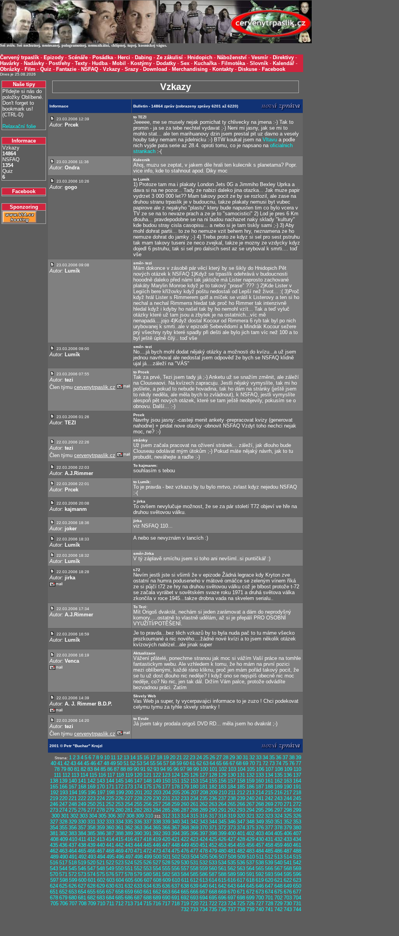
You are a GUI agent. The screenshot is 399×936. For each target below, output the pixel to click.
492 (82, 857)
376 (260, 827)
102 (223, 769)
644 (241, 886)
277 (91, 810)
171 (110, 787)
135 (278, 775)
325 (288, 816)
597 (54, 880)
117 (111, 775)
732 (185, 909)
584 (185, 874)
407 (297, 833)
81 (76, 769)
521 (101, 863)
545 (73, 868)
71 (258, 763)
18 (159, 757)
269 (269, 804)
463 (63, 851)
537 (250, 863)
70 (252, 763)
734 (204, 909)
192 (54, 792)
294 (250, 810)
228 (138, 798)
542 (297, 863)
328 (63, 822)
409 (64, 839)
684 (110, 898)
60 (186, 763)
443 (129, 845)
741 (269, 909)
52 (133, 763)
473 (157, 851)
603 (110, 880)
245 (297, 798)
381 (54, 833)
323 (269, 816)
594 (278, 874)
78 (57, 769)
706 (64, 903)
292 (232, 810)
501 (166, 857)
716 (157, 903)
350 (269, 822)
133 (260, 775)
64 (212, 763)
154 (204, 781)
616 (232, 880)
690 (166, 898)
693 (194, 898)
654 (82, 892)
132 (250, 775)
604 (120, 880)
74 (278, 763)
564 (250, 868)
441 (110, 845)
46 (93, 763)
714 (138, 903)
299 (297, 810)
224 (101, 798)
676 (288, 892)
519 (82, 863)
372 (222, 827)
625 (63, 886)
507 (223, 857)
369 (194, 827)
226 (119, 798)
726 (250, 903)
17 (152, 757)
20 (172, 757)
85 (103, 769)
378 (278, 827)
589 (232, 874)
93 (156, 769)
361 (119, 827)
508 (232, 857)
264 (222, 804)
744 (297, 909)
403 (260, 833)
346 (232, 822)
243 (278, 798)
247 (63, 804)
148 (147, 781)
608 (157, 880)
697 (232, 898)
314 (185, 816)
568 (288, 868)
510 (251, 857)
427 (232, 839)
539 (269, 863)
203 (157, 792)
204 (166, 792)
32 (252, 757)
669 (222, 892)
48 (106, 763)
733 (194, 909)
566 (269, 868)
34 (265, 757)
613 (204, 880)
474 (166, 851)
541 (288, 863)
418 (147, 839)
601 (92, 880)
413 (101, 839)
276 (82, 810)
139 (63, 781)
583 (175, 874)
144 (110, 781)
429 (250, 839)
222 (82, 798)
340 (175, 822)
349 (260, 822)
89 (129, 769)
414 (110, 839)
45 (86, 763)
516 (54, 863)
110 (297, 769)
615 (222, 880)
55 (152, 763)
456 (250, 845)
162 (278, 781)
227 (129, 798)
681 (82, 898)
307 (121, 816)
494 (101, 857)
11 (113, 757)
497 (129, 857)
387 (110, 833)
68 (239, 763)
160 (260, 781)
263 (213, 804)
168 (82, 787)
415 (119, 839)
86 (110, 769)
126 (194, 775)
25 (205, 757)
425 (213, 839)
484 (260, 851)
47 (99, 763)
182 (213, 787)
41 (60, 763)
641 (213, 886)
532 (204, 863)
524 (129, 863)
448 (175, 845)
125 (185, 775)
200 (129, 792)
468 (110, 851)
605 (129, 880)
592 (260, 874)
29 (232, 757)
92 (149, 769)
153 (194, 781)
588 (222, 874)
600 (82, 880)
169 (91, 787)
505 (204, 857)
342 (194, 822)
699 (250, 898)
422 (185, 839)
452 (213, 845)
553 (147, 868)
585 (194, 874)
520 (91, 863)
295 (260, 810)
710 (101, 903)
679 (63, 898)
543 (54, 868)
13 (126, 757)
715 (147, 903)
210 (223, 792)
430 (260, 839)
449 (185, 845)
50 (119, 763)
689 (157, 898)
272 (297, 804)
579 (138, 874)
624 (54, 886)
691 (175, 898)
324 (278, 816)
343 (204, 822)
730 (288, 903)
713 (129, 903)
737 (232, 909)
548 (101, 868)
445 (147, 845)
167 (73, 787)
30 (239, 757)
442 (119, 845)
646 (260, 886)
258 (166, 804)
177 (166, 787)
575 (101, 874)
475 (175, 851)
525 (138, 863)
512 (269, 857)
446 (157, 845)
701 (269, 898)
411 (82, 839)
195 (82, 792)
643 (232, 886)
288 (194, 810)
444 (138, 845)
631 (119, 886)
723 (222, 903)
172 (119, 787)
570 (54, 874)
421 (175, 839)
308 (130, 816)
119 (129, 775)
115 (93, 775)
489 (54, 857)
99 (196, 769)
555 (166, 868)
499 (148, 857)
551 (129, 868)
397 (204, 833)
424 (204, 839)
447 (166, 845)
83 (90, 769)
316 (204, 816)
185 (241, 787)
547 (91, 868)
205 (176, 792)
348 (250, 822)
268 (260, 804)
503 (185, 857)
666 (194, 892)
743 (288, 909)
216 (278, 792)
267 (250, 804)
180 (194, 787)
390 (138, 833)
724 (232, 903)
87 (116, 769)
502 (176, 857)
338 (157, 822)
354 (54, 827)
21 (179, 757)
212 (241, 792)
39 (298, 757)
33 (258, 757)
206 (185, 792)
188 (269, 787)
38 (292, 757)
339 (166, 822)
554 (157, 868)
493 (92, 857)
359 (101, 827)
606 (138, 880)
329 (73, 822)
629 (101, 886)
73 (272, 763)
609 (166, 880)
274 (63, 810)
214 (260, 792)
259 (175, 804)
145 (119, 781)
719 (185, 903)
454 (232, 845)
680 (73, 898)
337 (147, 822)
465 (82, 851)
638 (185, 886)
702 (278, 898)
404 (269, 833)
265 (232, 804)
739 (250, 909)
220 (63, 798)
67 (232, 763)
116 (102, 775)
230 (157, 798)
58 (172, 763)
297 (278, 810)
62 (199, 763)
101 (213, 769)
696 (222, 898)
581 (157, 874)
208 (204, 792)
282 (138, 810)
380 (297, 827)
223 (91, 798)
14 (133, 757)
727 (260, 903)
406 (288, 833)
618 (250, 880)
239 (241, 798)
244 (288, 798)
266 (241, 804)
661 (147, 892)
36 (278, 757)
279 (110, 810)
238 (232, 798)
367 (175, 827)
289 (204, 810)
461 (297, 845)
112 (66, 775)
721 (204, 903)
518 (73, 863)
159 (250, 781)
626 (73, 886)
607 (148, 880)
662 (157, 892)
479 (213, 851)
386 (101, 833)
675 (278, 892)
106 (260, 769)
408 (54, 839)
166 (63, 787)
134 (269, 775)
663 (166, 892)
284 (157, 810)
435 (54, 845)
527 (157, 863)
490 (64, 857)
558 (194, 868)
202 (148, 792)
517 (63, 863)
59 (179, 763)
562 (232, 868)
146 (129, 781)
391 (147, 833)
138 (54, 781)
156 (222, 781)
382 (63, 833)
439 (91, 845)
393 (166, 833)
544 (63, 868)
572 (73, 874)
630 (110, 886)
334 (119, 822)
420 (166, 839)
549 (110, 868)
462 (54, 851)
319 (232, 816)
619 (260, 880)
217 (288, 792)
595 (288, 874)
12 (119, 757)
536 (241, 863)
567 (278, 868)
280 (119, 810)
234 (194, 798)
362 (129, 827)
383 (73, 833)
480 (222, 851)
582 (166, 874)
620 (269, 880)
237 (222, 798)
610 (176, 880)
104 (241, 769)
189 (278, 787)
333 (110, 822)
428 (241, 839)
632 (129, 886)
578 (129, 874)
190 (288, 787)
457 (260, 845)
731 (297, 903)
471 (138, 851)
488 (297, 851)
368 (185, 827)
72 (265, 763)
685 (119, 898)
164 (297, 781)
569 (297, 868)
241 (260, 798)
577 (119, 874)
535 (232, 863)
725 (241, 903)
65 (219, 763)
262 (204, 804)
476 (185, 851)
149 (157, 781)
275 (73, 810)
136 (288, 775)
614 (213, 880)
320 (241, 816)
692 (185, 898)
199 (120, 792)
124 (175, 775)
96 (176, 769)
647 (269, 886)
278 (101, 810)
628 (91, 886)
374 (241, 827)
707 (73, 903)
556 (175, 868)
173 (129, 787)
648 (278, 886)
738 (241, 909)
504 (195, 857)
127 (204, 775)
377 (269, 827)
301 (65, 816)
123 (166, 775)
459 (278, 845)
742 (278, 909)
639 (194, 886)
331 (91, 822)
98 (189, 769)
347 (241, 822)
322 (260, 816)
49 (113, 763)
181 (204, 787)
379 (288, 827)
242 (269, 798)
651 (54, 892)
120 (138, 775)
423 (194, 839)
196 (92, 792)
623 (297, 880)
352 (288, 822)
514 (288, 857)
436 (63, 845)
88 (123, 769)
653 (73, 892)
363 (138, 827)
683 (101, 898)
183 (222, 787)
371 (213, 827)
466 (91, 851)
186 (250, 787)
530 (185, 863)
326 (297, 816)
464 (73, 851)
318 (222, 816)
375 (250, 827)
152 (185, 781)
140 (73, 781)
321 (250, 816)
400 (232, 833)
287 (185, 810)
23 (192, 757)
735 (213, 909)
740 (260, 909)
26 (212, 757)
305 (102, 816)
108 (279, 769)
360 (110, 827)
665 (185, 892)
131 (241, 775)
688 (147, 898)
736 (222, 909)
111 (57, 775)
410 (73, 839)
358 (91, 827)
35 (272, 757)
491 (73, 857)
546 (82, 868)
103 (232, 769)
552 (138, 868)
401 (241, 833)
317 (213, 816)
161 (269, 781)
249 (82, 804)
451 (204, 845)
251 (101, 804)
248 (73, 804)
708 (82, 903)
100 (204, 769)
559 (204, 868)
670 (232, 892)
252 (110, 804)
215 (269, 792)
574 (91, 874)
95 (169, 769)
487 (288, 851)
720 (194, 903)
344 (213, 822)
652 (63, 892)
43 (73, 763)
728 (269, 903)
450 (194, 845)
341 (185, 822)
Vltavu (270, 140)
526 (147, 863)
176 (157, 787)
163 (288, 781)
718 (175, 903)
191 (297, 787)
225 (110, 798)
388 (119, 833)
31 (245, 757)
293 (241, 810)
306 (112, 816)
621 (278, 880)
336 (138, 822)
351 (278, 822)
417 (138, 839)
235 (204, 798)
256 (147, 804)
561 (222, 868)
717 (166, 903)
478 (204, 851)
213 (250, 792)
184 (232, 787)
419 (157, 839)
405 (278, 833)
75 (285, 763)
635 (157, 886)
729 (278, 903)
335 (129, 822)
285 (166, 810)
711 (110, 903)
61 (192, 763)
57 (166, 763)
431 (269, 839)
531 (194, 863)
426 (222, 839)
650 (297, 886)
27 (219, 757)
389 (129, 833)
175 (147, 787)
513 (278, 857)
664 (175, 892)
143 (101, 781)
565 (260, 868)
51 (126, 763)
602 (101, 880)
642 (222, 886)
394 (175, 833)
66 (225, 763)
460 (288, 845)
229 (147, 798)
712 (119, 903)
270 (278, 804)
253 (119, 804)
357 (82, 827)
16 (146, 757)
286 (175, 810)
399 (222, 833)
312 (166, 816)
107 (269, 769)
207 (195, 792)
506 (213, 857)
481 (232, 851)
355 (63, 827)
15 (139, 757)
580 (147, 874)
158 (241, 781)
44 (80, 763)
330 (82, 822)
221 (73, 798)
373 (232, 827)
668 (213, 892)
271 (288, 804)
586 (204, 874)
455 (241, 845)
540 (278, 863)
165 (54, 787)
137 (297, 775)
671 (241, 892)
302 (74, 816)
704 (297, 898)
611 (185, 880)
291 (222, 810)
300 (55, 816)
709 (92, 903)
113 (75, 775)
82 (83, 769)
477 (194, 851)
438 (82, 845)
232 (175, 798)
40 (53, 763)
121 (147, 775)
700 (260, 898)
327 (54, 822)
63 (205, 763)
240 (250, 798)
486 (278, 851)
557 (185, 868)
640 (204, 886)
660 (138, 892)
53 (139, 763)
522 (110, 863)
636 (166, 886)
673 (260, 892)
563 (241, 868)
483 (250, 851)
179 (185, 787)
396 (194, 833)
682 (91, 898)
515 (297, 857)
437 (73, 845)
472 (147, 851)
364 (147, 827)
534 (222, 863)
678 (54, 898)
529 (175, 863)
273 (54, 810)
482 (241, 851)
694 (204, 898)
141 (82, 781)
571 (63, 874)
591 (250, 874)
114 (84, 775)
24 (199, 757)
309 (140, 816)
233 (185, 798)
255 (138, 804)
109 (288, 769)
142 (91, 781)
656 (101, 892)
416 (129, 839)
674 (269, 892)
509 (241, 857)
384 (82, 833)
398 (213, 833)
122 (157, 775)
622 (288, 880)
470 (129, 851)
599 (73, 880)
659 (129, 892)
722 (213, 903)
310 (149, 816)
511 (260, 857)
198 (110, 792)
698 (241, 898)
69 (245, 763)
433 (288, 839)
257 (157, 804)
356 (73, 827)
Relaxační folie (19, 126)
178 (175, 787)
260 (185, 804)
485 (269, 851)
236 (213, 798)
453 (222, 845)
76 (292, 763)
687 (138, 898)
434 (297, 839)
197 (101, 792)
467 (101, 851)
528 (166, 863)
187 (260, 787)
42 (66, 763)
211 (232, 792)
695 (213, 898)
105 (251, 769)
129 (222, 775)
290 (213, 810)
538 (260, 863)
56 (159, 763)
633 (138, 886)
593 (269, 874)
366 (166, 827)
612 (194, 880)
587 (213, 874)
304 (93, 816)
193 (64, 792)
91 (143, 769)
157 (232, 781)
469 (119, 851)
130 (232, 775)
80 (70, 769)
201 (138, 792)
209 (213, 792)
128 (213, 775)
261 (194, 804)
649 (288, 886)
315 (194, 816)
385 (91, 833)
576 (110, 874)
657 (110, 892)
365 (157, 827)
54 (146, 763)
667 (204, 892)
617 (241, 880)
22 (186, 757)
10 (106, 757)
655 (91, 892)
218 (297, 792)
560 (213, 868)
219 (54, 798)
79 (63, 769)
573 (82, 874)
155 (213, 781)
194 (73, 792)
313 (175, 816)
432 (278, 839)
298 (288, 810)
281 (129, 810)
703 (288, 898)
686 (129, 898)
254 (129, 804)
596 (297, 874)
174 (138, 787)
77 (298, 763)
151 (175, 781)
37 (285, 757)
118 (120, 775)
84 (96, 769)
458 (269, 845)
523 (119, 863)
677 (297, 892)
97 (182, 769)
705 (54, 903)
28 (225, 757)
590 (241, 874)
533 (213, 863)
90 (136, 769)
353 (297, 822)
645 (250, 886)
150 (166, 781)
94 (163, 769)
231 (166, 798)
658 (119, 892)
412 (91, 839)
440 (101, 845)
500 (157, 857)
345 (222, 822)
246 (54, 804)
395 (185, 833)
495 (110, 857)
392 (157, 833)
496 (120, 857)
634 (147, 886)
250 (91, 804)
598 (64, 880)
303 (83, 816)
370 (204, 827)
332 (101, 822)
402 (250, 833)
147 (138, 781)
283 (147, 810)
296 (269, 810)
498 (138, 857)
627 (82, 886)
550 (119, 868)
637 (175, 886)
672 (250, 892)
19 (166, 757)
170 (101, 787)
